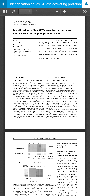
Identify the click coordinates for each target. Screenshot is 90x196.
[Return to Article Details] (4, 4)
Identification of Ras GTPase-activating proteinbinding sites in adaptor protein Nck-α (50, 4)
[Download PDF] (86, 4)
